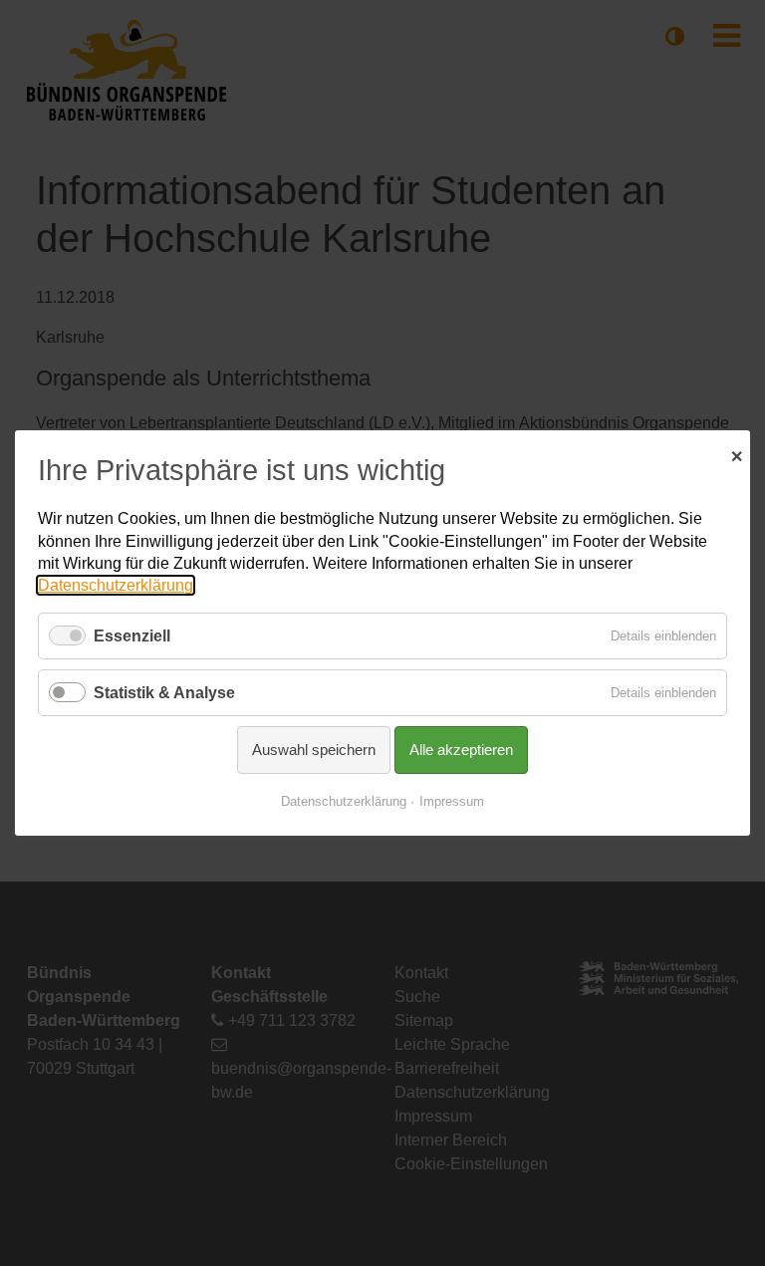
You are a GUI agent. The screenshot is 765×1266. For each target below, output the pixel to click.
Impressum (451, 801)
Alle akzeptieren (461, 749)
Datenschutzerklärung (115, 585)
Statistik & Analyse (164, 692)
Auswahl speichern (314, 749)
